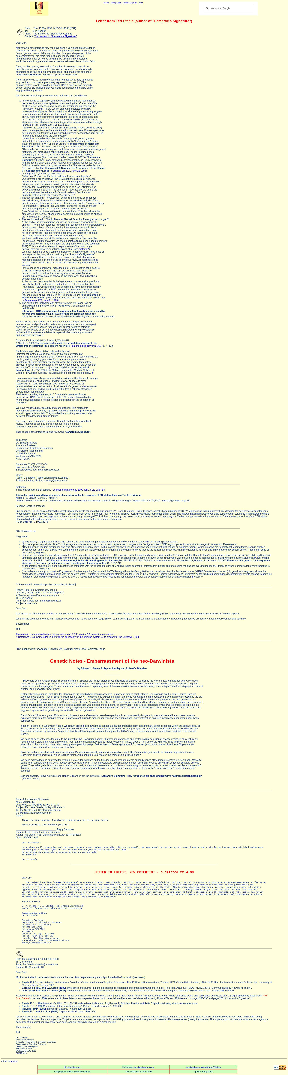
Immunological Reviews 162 (86, 346)
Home (106, 3)
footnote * (84, 249)
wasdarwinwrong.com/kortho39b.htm (203, 1067)
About (118, 3)
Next (141, 3)
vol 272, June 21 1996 (41, 300)
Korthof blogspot (72, 1067)
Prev (135, 3)
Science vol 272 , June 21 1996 (69, 171)
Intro (113, 3)
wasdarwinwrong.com (144, 1067)
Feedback (127, 3)
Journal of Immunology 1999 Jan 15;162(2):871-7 (79, 489)
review (13, 1061)
